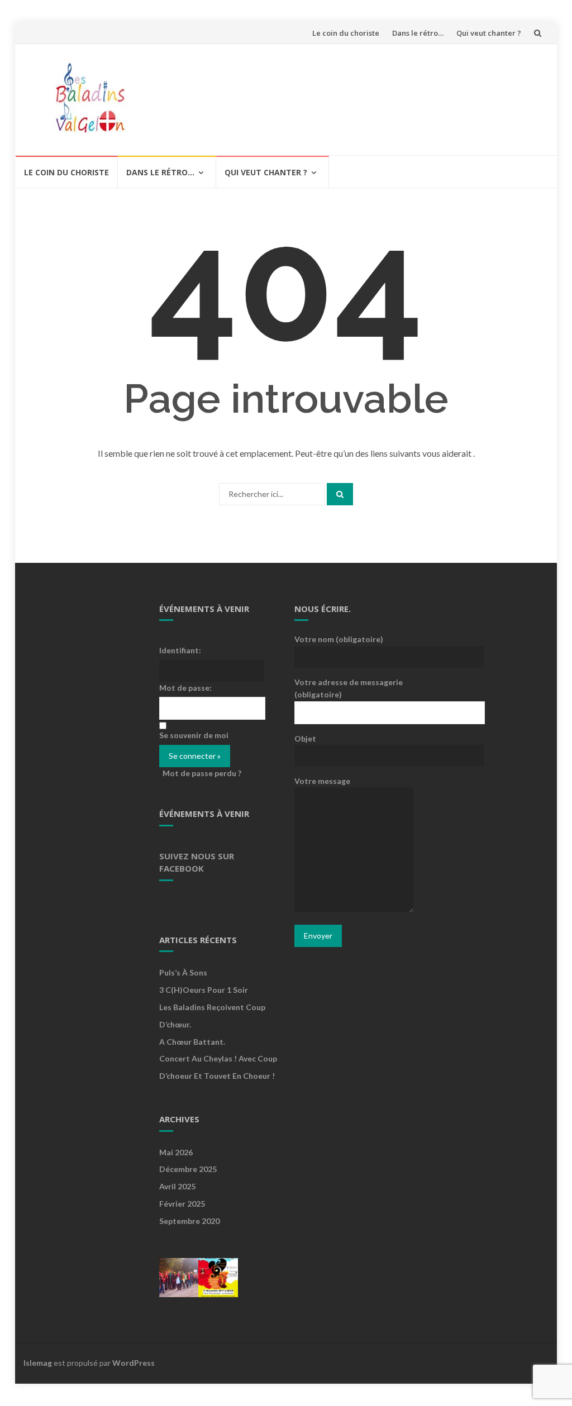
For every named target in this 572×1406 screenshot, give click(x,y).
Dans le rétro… (418, 33)
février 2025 (182, 1203)
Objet (305, 738)
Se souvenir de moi (193, 735)
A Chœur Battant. (192, 1041)
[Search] (340, 494)
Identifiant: (180, 650)
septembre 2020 (189, 1221)
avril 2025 (177, 1186)
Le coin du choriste (345, 33)
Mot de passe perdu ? (202, 773)
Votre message (322, 781)
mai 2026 (176, 1152)
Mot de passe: (185, 687)
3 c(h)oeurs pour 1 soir (203, 989)
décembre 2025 (188, 1169)
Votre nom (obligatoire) (338, 639)
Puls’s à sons (183, 972)
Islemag (37, 1362)
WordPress (133, 1362)
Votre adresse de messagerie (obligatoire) (348, 688)
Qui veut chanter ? (488, 33)
